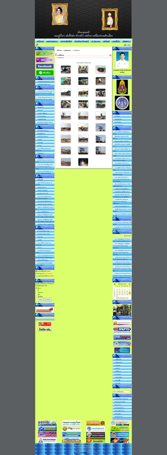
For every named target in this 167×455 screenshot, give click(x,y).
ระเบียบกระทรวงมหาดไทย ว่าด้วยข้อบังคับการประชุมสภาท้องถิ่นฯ (122, 268)
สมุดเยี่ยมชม (118, 119)
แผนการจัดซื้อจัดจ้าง (43, 212)
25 (119, 294)
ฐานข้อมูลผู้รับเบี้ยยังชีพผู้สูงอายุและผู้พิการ (44, 264)
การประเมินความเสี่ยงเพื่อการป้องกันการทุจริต (122, 173)
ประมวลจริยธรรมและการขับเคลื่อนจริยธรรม (121, 185)
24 (117, 294)
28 (127, 294)
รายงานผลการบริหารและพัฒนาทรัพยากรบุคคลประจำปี (121, 164)
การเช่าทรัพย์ (118, 377)
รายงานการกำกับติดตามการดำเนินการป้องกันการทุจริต (44, 172)
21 (127, 293)
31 (117, 296)
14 (127, 291)
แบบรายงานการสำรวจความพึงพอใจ (122, 223)
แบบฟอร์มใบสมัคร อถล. (43, 84)
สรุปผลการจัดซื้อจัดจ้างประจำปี (45, 208)
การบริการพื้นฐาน (42, 113)
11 (119, 291)
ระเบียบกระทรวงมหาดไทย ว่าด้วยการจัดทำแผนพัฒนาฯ (122, 258)
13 (124, 291)
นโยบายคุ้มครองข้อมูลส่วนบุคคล (121, 133)
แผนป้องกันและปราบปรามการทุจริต (45, 161)
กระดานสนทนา (118, 125)
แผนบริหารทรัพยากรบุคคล (44, 204)
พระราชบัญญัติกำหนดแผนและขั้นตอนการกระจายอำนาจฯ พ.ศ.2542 (122, 252)
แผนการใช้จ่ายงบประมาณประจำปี (44, 184)
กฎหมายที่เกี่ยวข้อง (42, 260)
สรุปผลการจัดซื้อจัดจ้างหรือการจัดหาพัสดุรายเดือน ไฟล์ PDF (45, 216)
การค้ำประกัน (118, 362)
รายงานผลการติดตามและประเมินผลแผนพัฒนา (44, 197)
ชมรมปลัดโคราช (119, 411)
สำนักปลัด (40, 142)
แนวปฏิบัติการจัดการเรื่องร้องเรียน (122, 169)
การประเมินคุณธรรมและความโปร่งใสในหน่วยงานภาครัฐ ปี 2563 (45, 93)
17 (117, 293)
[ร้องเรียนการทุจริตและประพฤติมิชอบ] (44, 312)
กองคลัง (39, 139)
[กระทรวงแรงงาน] (122, 326)
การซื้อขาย (117, 371)
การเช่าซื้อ (117, 380)
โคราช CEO (117, 405)
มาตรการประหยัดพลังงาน (121, 206)
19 (122, 293)
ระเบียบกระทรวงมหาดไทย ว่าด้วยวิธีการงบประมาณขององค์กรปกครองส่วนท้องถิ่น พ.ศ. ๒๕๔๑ (122, 275)
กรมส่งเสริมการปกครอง (121, 399)
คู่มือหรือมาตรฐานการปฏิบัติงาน (121, 145)
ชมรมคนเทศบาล (119, 408)
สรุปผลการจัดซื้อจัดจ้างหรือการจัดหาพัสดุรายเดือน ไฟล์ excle (45, 220)
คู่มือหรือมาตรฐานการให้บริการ (120, 137)
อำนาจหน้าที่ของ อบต (43, 231)
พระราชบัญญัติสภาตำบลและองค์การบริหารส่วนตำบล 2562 (122, 240)
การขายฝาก (117, 374)
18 (119, 293)
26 (122, 294)
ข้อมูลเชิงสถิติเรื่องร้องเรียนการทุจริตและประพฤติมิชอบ (121, 195)
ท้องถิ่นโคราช (118, 417)
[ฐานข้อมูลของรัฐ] (122, 334)
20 (124, 293)
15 (129, 291)
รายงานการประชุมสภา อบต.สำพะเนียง (122, 215)
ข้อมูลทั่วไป (40, 107)
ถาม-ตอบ (117, 116)
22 (129, 293)
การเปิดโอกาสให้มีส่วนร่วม (122, 191)
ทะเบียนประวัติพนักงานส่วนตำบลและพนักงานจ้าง (44, 123)
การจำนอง (117, 365)
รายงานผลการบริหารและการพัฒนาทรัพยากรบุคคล (122, 159)
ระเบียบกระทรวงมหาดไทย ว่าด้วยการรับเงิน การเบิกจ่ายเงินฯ (122, 263)
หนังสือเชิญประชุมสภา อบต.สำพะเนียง (122, 210)
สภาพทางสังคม (41, 116)
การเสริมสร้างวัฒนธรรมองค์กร (43, 251)
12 (122, 291)
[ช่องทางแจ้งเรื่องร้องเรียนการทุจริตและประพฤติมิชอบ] (122, 94)
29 (129, 294)
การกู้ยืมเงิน (117, 359)
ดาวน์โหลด (117, 122)
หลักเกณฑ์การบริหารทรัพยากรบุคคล (122, 154)
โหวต (41, 300)
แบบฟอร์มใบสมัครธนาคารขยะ (45, 81)
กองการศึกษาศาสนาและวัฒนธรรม (43, 149)
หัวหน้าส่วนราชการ (42, 136)
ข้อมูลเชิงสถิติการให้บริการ (122, 141)
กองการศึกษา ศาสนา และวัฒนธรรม (43, 244)
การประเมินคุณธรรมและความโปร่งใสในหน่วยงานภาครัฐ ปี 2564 (45, 99)
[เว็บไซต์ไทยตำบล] (122, 340)
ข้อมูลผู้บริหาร (41, 133)
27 (124, 294)
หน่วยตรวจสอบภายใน (43, 234)
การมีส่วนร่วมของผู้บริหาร (121, 188)
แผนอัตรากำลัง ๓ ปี (42, 193)
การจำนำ (117, 368)
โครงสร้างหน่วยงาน (42, 130)
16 (114, 293)
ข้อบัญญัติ (40, 180)
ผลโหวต (47, 300)
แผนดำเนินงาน (41, 187)
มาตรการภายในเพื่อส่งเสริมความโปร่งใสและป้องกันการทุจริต (44, 166)
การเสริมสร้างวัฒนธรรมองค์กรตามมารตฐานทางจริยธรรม (120, 201)
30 (114, 296)
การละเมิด (117, 383)
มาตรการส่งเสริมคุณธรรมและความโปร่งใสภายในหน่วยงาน (45, 256)
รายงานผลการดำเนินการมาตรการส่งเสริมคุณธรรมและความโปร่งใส (121, 179)
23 (114, 294)
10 (117, 291)
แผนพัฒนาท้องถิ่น (42, 190)
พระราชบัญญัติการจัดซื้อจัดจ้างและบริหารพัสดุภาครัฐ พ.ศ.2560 (121, 246)
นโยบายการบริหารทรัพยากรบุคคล (121, 150)
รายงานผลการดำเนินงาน (44, 201)
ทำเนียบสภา (40, 153)
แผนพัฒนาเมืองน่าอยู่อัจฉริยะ (45, 224)
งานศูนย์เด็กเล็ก (41, 119)
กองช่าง (39, 145)
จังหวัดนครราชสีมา (119, 402)
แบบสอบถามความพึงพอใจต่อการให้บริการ (122, 228)
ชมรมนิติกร (117, 414)
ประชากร (39, 110)
